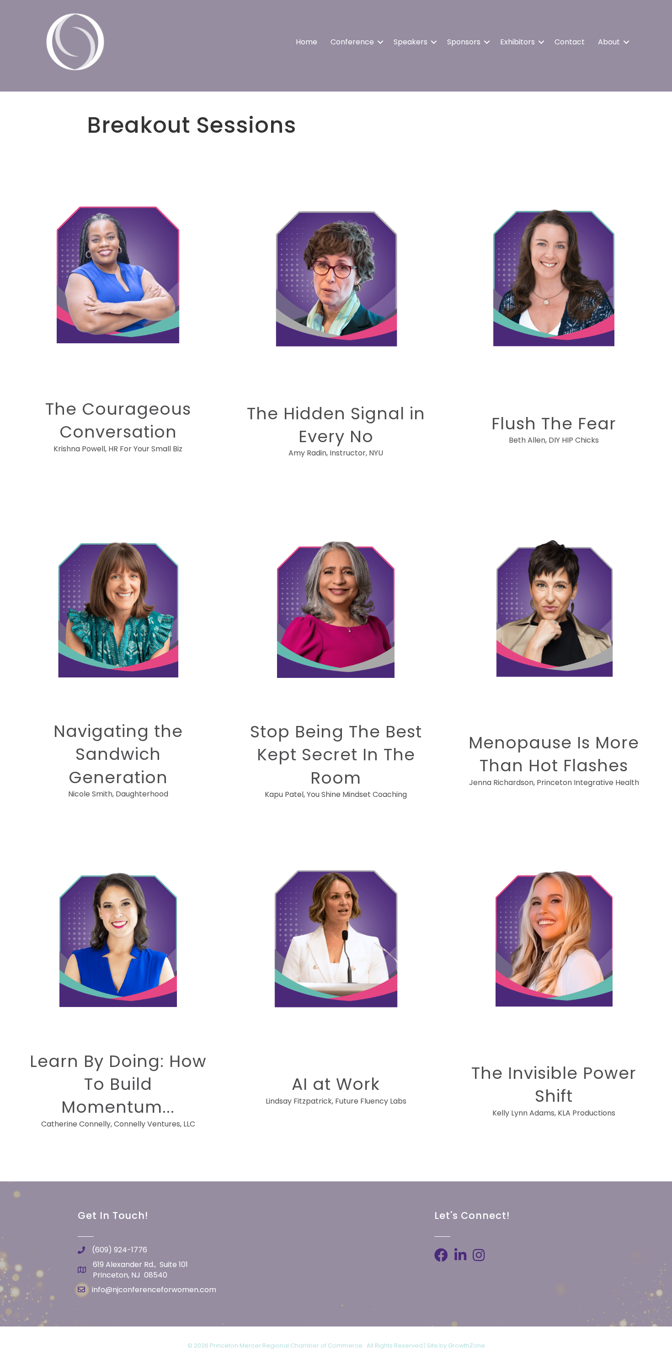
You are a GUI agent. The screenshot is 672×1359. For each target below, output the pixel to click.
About (609, 42)
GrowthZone (466, 1345)
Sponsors (463, 42)
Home (306, 42)
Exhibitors (517, 42)
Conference (352, 42)
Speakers (410, 42)
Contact (570, 42)
